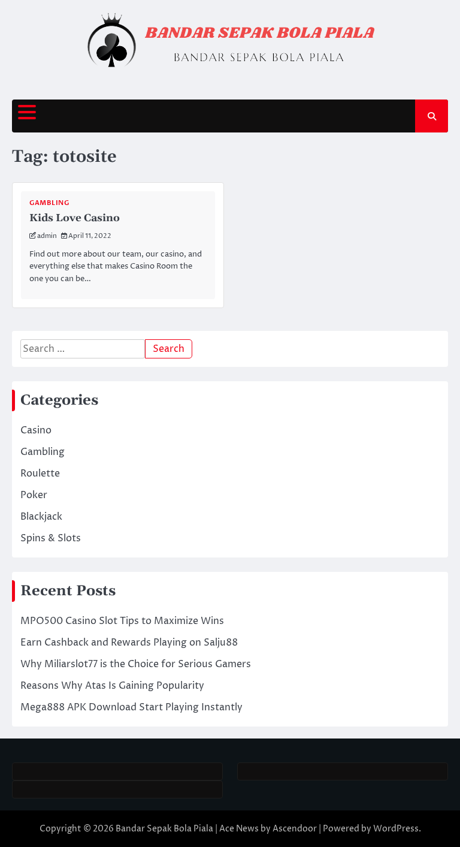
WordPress (396, 828)
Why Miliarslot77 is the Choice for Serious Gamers (135, 664)
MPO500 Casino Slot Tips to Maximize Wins (122, 621)
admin (47, 235)
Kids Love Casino (74, 218)
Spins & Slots (50, 538)
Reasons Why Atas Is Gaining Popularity (112, 685)
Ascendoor (295, 828)
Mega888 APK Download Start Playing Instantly (131, 707)
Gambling (49, 203)
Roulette (40, 473)
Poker (33, 495)
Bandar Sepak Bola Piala (164, 828)
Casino (36, 430)
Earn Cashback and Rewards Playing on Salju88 (129, 642)
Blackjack (41, 516)
